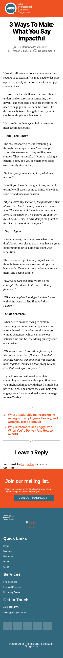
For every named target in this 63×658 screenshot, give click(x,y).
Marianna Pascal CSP (34, 47)
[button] (53, 8)
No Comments (46, 50)
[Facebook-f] (17, 626)
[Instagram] (47, 626)
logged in (27, 464)
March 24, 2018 (22, 50)
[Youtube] (37, 626)
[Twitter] (7, 626)
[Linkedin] (27, 626)
